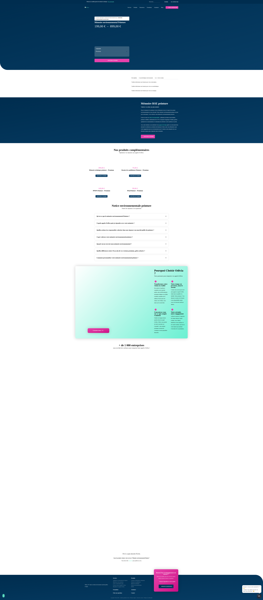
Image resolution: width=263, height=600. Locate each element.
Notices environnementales (111, 17)
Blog (162, 7)
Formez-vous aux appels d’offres (119, 585)
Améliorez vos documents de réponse (120, 580)
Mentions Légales (133, 597)
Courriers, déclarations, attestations (138, 580)
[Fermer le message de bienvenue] (260, 586)
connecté (130, 560)
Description (134, 77)
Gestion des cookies (140, 597)
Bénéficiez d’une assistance (118, 582)
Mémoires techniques (135, 583)
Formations (149, 7)
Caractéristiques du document (146, 77)
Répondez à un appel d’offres (118, 586)
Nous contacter (172, 7)
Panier (166, 1)
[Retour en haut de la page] (3, 595)
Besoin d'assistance (166, 586)
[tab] (134, 78)
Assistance (156, 7)
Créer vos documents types (118, 583)
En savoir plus (111, 1)
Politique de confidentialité (148, 597)
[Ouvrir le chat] (259, 596)
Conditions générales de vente (124, 597)
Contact (133, 593)
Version (98, 48)
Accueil (97, 17)
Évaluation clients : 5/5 (98, 330)
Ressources (142, 7)
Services (129, 7)
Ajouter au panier (113, 60)
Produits (135, 7)
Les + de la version (159, 77)
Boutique (102, 17)
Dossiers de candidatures (136, 582)
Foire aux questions (117, 593)
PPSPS (132, 586)
